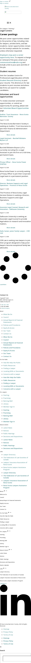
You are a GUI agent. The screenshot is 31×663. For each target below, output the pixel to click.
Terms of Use (8, 635)
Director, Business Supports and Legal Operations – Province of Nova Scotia (14, 184)
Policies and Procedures (11, 325)
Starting (6, 395)
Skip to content (4, 1)
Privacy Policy (8, 632)
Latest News (7, 428)
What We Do (7, 314)
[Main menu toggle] (9, 23)
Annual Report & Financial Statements (10, 500)
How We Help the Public (11, 363)
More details (11, 135)
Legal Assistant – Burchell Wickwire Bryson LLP (13, 139)
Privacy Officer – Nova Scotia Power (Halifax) (13, 163)
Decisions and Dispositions (12, 436)
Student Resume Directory (10, 80)
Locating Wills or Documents (13, 371)
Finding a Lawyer (9, 368)
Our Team (6, 331)
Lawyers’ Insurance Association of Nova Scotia (12, 577)
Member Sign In (9, 407)
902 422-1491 (5, 304)
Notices (6, 431)
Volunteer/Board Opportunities (16, 108)
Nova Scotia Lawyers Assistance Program (11, 581)
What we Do (3, 494)
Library (5, 404)
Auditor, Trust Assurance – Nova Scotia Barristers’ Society (14, 115)
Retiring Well (7, 401)
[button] (3, 284)
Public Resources (9, 365)
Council (6, 317)
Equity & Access (8, 328)
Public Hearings (8, 434)
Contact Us (7, 334)
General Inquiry (5, 308)
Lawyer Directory (9, 455)
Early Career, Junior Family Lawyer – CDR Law (15, 232)
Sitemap (6, 629)
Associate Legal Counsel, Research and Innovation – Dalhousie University (14, 208)
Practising (6, 398)
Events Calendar (4, 565)
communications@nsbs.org (11, 62)
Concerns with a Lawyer (11, 374)
